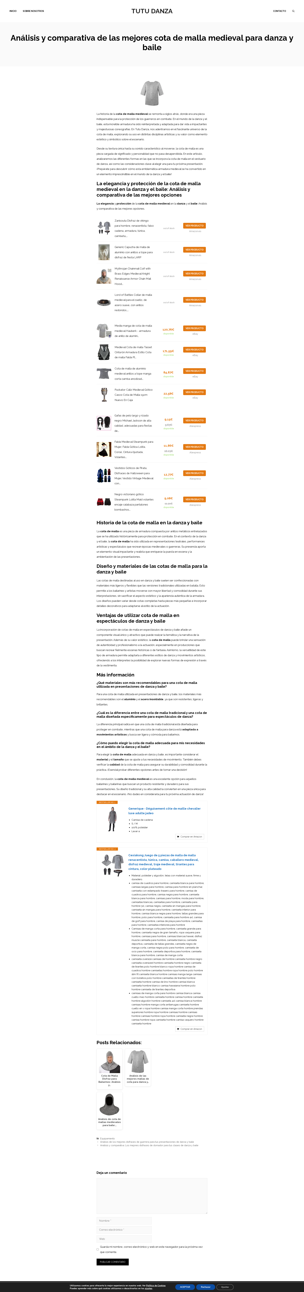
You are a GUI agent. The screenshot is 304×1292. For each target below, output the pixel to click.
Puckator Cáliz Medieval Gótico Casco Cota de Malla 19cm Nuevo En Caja (134, 395)
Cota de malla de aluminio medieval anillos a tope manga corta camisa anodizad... (133, 373)
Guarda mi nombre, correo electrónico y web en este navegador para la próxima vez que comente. (151, 1249)
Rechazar (205, 1287)
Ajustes (225, 1287)
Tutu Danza (152, 11)
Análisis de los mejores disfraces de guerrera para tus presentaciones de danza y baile (147, 1141)
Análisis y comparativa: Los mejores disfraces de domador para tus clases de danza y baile (149, 1145)
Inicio (13, 11)
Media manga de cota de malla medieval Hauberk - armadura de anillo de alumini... (133, 331)
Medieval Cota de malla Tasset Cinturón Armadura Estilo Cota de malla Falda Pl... (133, 352)
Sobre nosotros (33, 11)
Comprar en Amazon (191, 836)
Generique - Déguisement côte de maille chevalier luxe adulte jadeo (164, 811)
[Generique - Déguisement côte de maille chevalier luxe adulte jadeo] (112, 819)
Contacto (279, 11)
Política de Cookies (156, 1285)
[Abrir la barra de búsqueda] (293, 11)
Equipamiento (107, 1138)
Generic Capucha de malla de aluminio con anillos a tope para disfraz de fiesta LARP (134, 252)
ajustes (148, 1288)
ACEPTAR (185, 1287)
